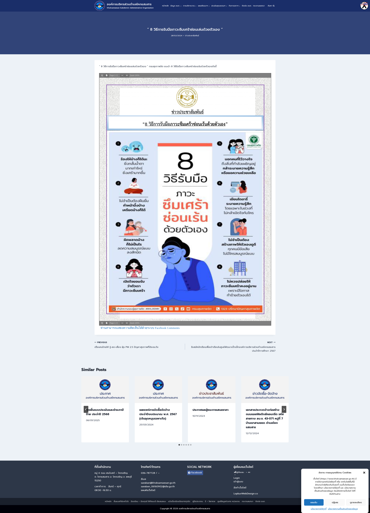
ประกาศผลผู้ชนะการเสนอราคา (211, 410)
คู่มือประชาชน (198, 501)
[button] (364, 472)
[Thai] (366, 4)
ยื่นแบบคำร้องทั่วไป (121, 501)
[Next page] (106, 75)
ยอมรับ (313, 502)
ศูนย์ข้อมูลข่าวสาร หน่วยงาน (229, 501)
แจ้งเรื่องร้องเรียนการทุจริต (179, 501)
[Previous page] (102, 75)
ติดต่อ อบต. (246, 5)
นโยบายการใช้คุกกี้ (318, 508)
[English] (362, 4)
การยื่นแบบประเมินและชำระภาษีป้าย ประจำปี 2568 (105, 412)
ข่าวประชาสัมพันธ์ (192, 35)
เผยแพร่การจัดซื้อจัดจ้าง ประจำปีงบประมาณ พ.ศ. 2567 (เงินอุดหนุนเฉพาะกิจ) (158, 414)
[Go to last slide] (86, 409)
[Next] (284, 409)
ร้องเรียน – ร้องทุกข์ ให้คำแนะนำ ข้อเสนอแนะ (148, 501)
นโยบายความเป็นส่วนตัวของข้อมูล (343, 508)
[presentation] (105, 389)
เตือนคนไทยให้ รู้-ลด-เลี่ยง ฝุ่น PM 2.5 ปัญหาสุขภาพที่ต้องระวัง (126, 345)
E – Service (210, 501)
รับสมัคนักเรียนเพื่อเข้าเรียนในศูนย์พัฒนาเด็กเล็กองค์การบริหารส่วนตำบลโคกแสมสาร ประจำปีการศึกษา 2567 (233, 347)
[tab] (179, 445)
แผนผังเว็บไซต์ (148, 490)
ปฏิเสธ (335, 502)
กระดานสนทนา (259, 5)
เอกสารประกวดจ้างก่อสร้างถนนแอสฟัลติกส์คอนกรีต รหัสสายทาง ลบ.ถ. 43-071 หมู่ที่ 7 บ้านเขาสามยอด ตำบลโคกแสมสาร (265, 418)
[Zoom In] (127, 75)
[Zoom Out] (122, 75)
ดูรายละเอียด (356, 502)
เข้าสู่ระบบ (238, 481)
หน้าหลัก (165, 5)
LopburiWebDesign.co (246, 493)
